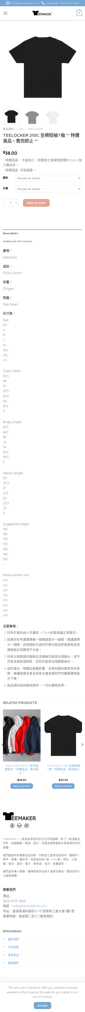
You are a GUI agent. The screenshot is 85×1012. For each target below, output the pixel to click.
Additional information (18, 241)
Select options (21, 786)
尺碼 (5, 188)
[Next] (75, 67)
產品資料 (8, 129)
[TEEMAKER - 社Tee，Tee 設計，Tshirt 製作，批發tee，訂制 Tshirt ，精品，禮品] (42, 13)
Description (10, 233)
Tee (21, 129)
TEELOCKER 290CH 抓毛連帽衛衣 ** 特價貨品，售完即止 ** (22, 769)
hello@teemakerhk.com (29, 906)
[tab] (42, 233)
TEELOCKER (35, 129)
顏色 (5, 177)
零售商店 (13, 955)
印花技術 (13, 947)
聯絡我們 (13, 963)
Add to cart (36, 203)
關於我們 (13, 939)
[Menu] (5, 13)
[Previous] (9, 67)
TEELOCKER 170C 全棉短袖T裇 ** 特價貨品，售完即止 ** (63, 769)
